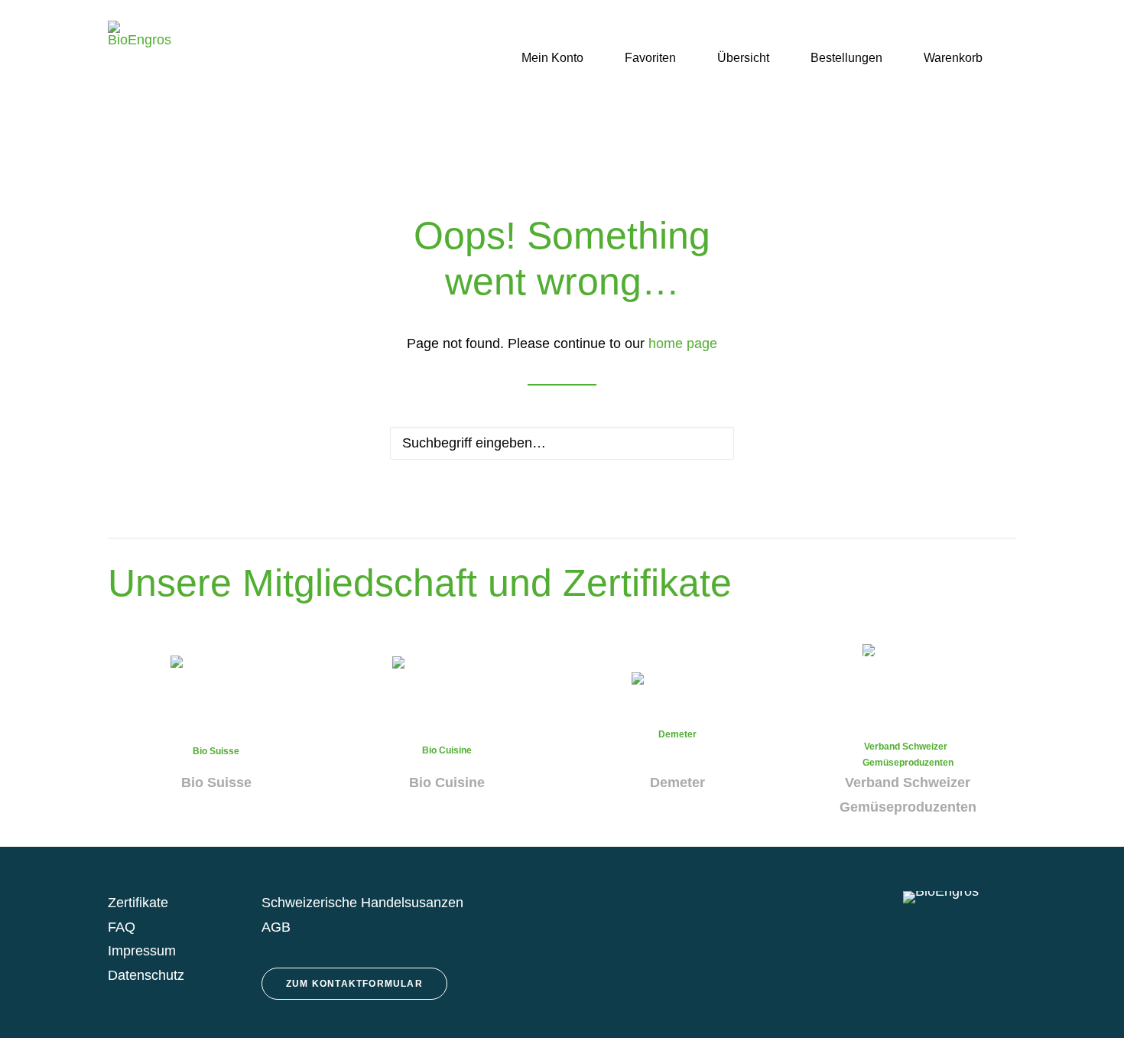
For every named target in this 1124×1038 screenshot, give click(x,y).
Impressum (142, 950)
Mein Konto (552, 57)
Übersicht (743, 57)
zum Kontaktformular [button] (354, 983)
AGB (276, 927)
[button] (1009, 58)
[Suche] (562, 443)
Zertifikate (138, 902)
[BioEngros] (139, 58)
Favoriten (650, 57)
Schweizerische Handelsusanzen (362, 902)
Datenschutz (146, 975)
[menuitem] (544, 58)
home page (682, 343)
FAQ (121, 927)
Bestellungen (846, 57)
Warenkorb (953, 57)
